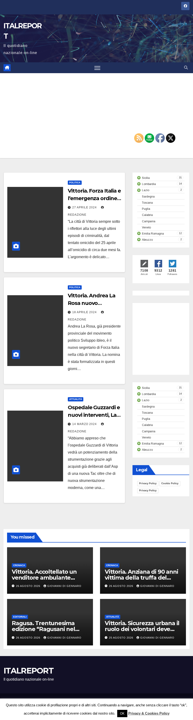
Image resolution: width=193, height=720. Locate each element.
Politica (74, 182)
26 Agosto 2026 (28, 586)
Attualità (75, 399)
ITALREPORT (28, 671)
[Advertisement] (96, 116)
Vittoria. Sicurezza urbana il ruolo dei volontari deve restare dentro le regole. (142, 629)
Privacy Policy (148, 483)
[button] (186, 68)
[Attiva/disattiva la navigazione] (97, 68)
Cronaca (19, 565)
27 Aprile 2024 (85, 207)
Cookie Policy (169, 483)
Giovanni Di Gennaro (64, 586)
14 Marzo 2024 (85, 424)
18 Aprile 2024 (85, 312)
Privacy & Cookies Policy (148, 713)
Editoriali (20, 616)
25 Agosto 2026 (121, 637)
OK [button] (122, 713)
